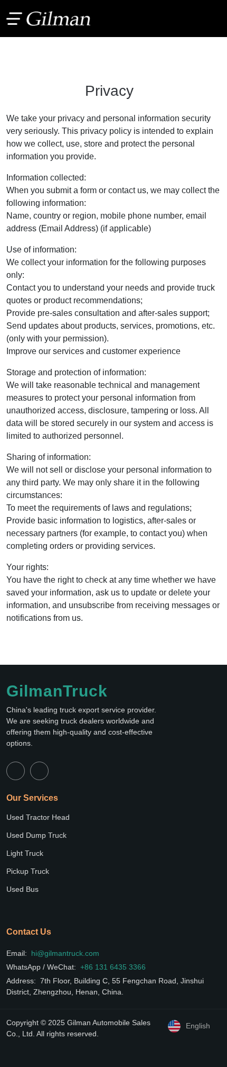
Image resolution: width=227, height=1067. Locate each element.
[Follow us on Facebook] (15, 771)
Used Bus (22, 889)
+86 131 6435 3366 (113, 967)
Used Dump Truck (36, 835)
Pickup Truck (27, 871)
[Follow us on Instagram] (39, 771)
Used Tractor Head (38, 817)
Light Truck (24, 853)
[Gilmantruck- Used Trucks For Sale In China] (48, 18)
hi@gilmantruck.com (65, 953)
